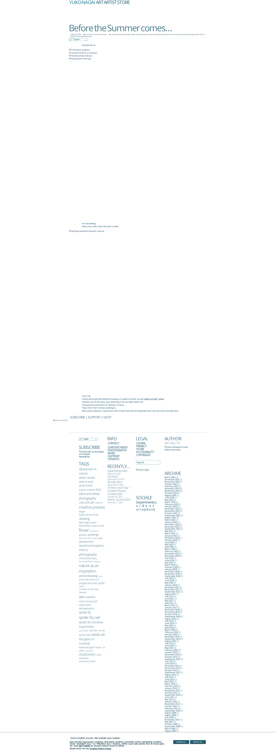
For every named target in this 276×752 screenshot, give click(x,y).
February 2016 (171, 632)
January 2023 (171, 522)
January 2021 (171, 535)
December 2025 (172, 479)
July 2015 (169, 643)
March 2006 (170, 728)
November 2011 (172, 703)
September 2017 (172, 591)
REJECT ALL (198, 742)
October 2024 (171, 493)
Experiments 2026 (117, 471)
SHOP (107, 417)
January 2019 (171, 569)
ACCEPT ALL (181, 742)
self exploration (86, 608)
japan (100, 538)
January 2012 (171, 701)
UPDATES (113, 459)
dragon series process (89, 514)
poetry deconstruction (89, 579)
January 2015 (171, 652)
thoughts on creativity (86, 641)
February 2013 (171, 686)
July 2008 (169, 717)
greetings (93, 534)
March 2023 (170, 519)
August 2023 (170, 517)
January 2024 (171, 506)
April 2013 (169, 681)
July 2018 (169, 578)
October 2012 (171, 692)
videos (146, 505)
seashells (90, 597)
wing (98, 654)
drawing (126, 34)
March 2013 (170, 683)
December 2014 (172, 654)
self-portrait (85, 605)
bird (98, 489)
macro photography (156, 34)
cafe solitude (86, 502)
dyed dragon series (87, 522)
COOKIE (141, 443)
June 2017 (169, 598)
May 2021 (169, 531)
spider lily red (199, 34)
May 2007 (169, 721)
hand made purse (142, 34)
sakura (81, 586)
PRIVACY (141, 446)
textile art (98, 634)
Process (104, 34)
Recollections (114, 482)
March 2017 (170, 605)
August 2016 (170, 618)
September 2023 (172, 515)
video (81, 650)
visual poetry (87, 654)
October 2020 (171, 540)
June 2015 (169, 645)
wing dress (84, 658)
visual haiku (89, 650)
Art (86, 34)
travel (98, 647)
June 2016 (169, 623)
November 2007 (172, 719)
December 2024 (172, 488)
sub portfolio (83, 630)
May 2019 (169, 562)
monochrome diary (88, 558)
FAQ (172, 443)
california (99, 502)
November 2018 (172, 573)
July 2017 (169, 596)
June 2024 (169, 497)
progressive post (88, 583)
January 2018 (171, 585)
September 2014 (172, 659)
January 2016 (171, 634)
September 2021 (172, 528)
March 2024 (170, 502)
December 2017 (172, 587)
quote (101, 583)
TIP (178, 443)
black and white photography (89, 496)
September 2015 (172, 638)
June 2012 (169, 697)
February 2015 (171, 650)
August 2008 (170, 715)
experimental (98, 525)
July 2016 (169, 620)
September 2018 (172, 576)
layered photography (91, 545)
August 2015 (170, 641)
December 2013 (172, 665)
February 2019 (171, 567)
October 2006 (171, 724)
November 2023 (172, 511)
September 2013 (172, 672)
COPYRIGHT (143, 455)
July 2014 (169, 661)
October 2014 (171, 656)
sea (81, 596)
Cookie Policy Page (100, 748)
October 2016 (171, 614)
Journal (97, 34)
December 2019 (172, 553)
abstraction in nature (88, 471)
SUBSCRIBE (77, 417)
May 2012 (169, 699)
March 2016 (170, 629)
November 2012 (172, 690)
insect (95, 538)
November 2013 (172, 668)
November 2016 (172, 611)
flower (132, 34)
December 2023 (172, 508)
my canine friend (86, 561)
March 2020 (170, 549)
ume (103, 647)
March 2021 (170, 533)
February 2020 (171, 551)
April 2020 (169, 546)
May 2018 (169, 582)
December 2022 (172, 524)
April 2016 (169, 627)
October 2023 (171, 513)
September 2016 (172, 616)
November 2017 (172, 589)
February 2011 (171, 708)
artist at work (86, 481)
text (88, 635)
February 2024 (171, 504)
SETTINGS (84, 745)
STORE (140, 449)
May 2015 (169, 647)
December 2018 (172, 571)
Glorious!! (112, 476)
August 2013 (170, 674)
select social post (88, 601)
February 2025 (171, 486)
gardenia (83, 534)
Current (91, 34)
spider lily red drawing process (81, 36)
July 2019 (169, 558)
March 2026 (170, 477)
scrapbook (146, 509)
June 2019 (169, 560)
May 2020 (169, 544)
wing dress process (87, 661)
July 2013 (169, 677)
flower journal (94, 531)
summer (93, 630)
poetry (100, 576)
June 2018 (169, 580)
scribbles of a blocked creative (88, 591)
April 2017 (169, 602)
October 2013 (171, 670)
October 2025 (171, 484)
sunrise (101, 630)
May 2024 (169, 499)
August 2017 (170, 594)
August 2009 (170, 712)
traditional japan (86, 647)
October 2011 (171, 706)
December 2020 (172, 537)
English (76, 39)
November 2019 (172, 555)
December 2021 (172, 526)
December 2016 (172, 609)
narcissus (97, 561)
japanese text (86, 541)
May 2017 (169, 600)
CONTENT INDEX (118, 447)
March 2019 (170, 564)
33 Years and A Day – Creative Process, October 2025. (118, 491)
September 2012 (172, 694)
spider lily (85, 612)
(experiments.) (146, 502)
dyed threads (85, 525)
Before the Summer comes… (120, 28)
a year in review (87, 489)
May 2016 (169, 625)
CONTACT (113, 443)
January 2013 (171, 688)
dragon (82, 511)
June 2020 (169, 542)
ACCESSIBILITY (145, 452)
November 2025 (172, 481)
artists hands (86, 485)
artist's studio (87, 478)
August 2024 (170, 495)
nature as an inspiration (173, 34)
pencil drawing (188, 34)
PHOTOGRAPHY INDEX (117, 451)
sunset (82, 635)
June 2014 (169, 663)
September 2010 (172, 710)
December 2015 (172, 636)
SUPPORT (94, 417)
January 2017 (171, 607)
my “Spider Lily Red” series (152, 399)
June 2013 (169, 679)
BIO (167, 443)
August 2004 (170, 730)
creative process (117, 34)
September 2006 (172, 726)
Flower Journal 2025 (118, 499)
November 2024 (172, 490)
